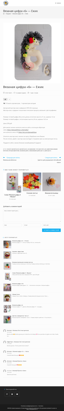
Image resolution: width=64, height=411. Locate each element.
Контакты (41, 406)
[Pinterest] (7, 394)
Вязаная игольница (51, 193)
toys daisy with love (41, 149)
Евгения (9, 330)
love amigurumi (31, 149)
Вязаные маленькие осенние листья (22, 262)
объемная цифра (24, 150)
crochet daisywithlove (13, 149)
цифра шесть (47, 150)
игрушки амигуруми (14, 150)
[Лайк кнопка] (5, 99)
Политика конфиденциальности (29, 406)
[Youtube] (17, 394)
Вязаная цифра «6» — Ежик (20, 13)
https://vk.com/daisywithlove (27, 132)
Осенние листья (32, 193)
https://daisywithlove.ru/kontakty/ (17, 130)
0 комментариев (21, 93)
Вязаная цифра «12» (18, 283)
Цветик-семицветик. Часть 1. (20, 316)
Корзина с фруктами (18, 251)
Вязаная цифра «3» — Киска (21, 351)
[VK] (12, 394)
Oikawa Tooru (16, 294)
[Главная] (3, 13)
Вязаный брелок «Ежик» (19, 361)
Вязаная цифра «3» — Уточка (20, 241)
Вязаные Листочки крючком (21, 330)
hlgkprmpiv (10, 342)
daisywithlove (23, 149)
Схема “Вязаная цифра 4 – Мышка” (12, 196)
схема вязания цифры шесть (36, 150)
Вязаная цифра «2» (17, 305)
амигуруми (50, 149)
